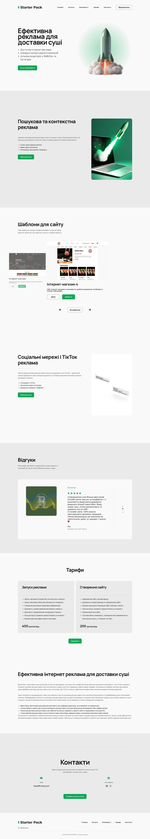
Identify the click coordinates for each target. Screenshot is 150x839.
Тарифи (96, 7)
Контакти (107, 7)
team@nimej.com (41, 786)
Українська (24, 828)
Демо (13, 286)
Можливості (83, 7)
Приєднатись (124, 7)
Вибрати (22, 286)
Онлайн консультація (75, 796)
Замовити (75, 641)
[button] (60, 310)
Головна (60, 7)
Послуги (71, 7)
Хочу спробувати (27, 68)
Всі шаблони (75, 310)
